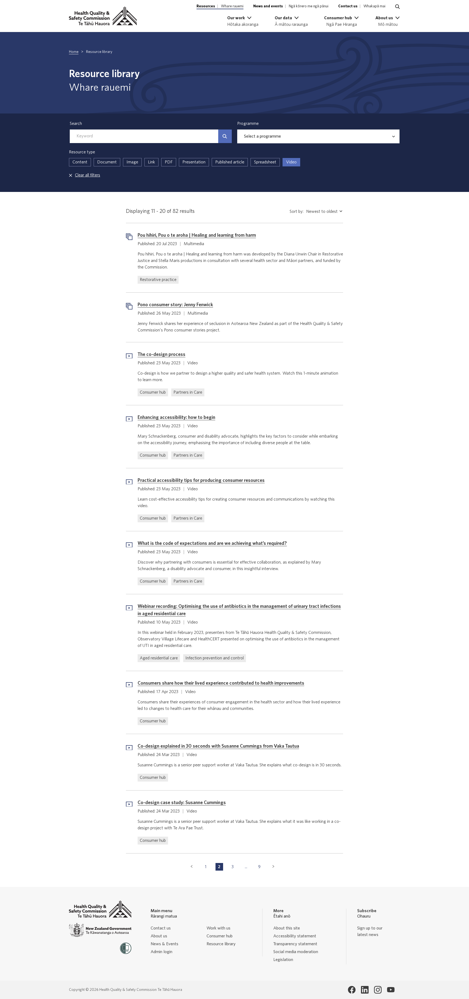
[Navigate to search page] (397, 6)
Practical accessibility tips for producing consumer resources (201, 480)
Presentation (193, 162)
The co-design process (161, 354)
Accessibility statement (294, 936)
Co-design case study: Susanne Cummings (182, 802)
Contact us (161, 928)
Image (132, 162)
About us (159, 936)
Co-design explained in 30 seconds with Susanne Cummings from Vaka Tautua (218, 746)
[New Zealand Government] (100, 930)
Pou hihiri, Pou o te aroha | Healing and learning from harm (197, 235)
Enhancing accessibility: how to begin (176, 417)
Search (76, 123)
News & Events (164, 944)
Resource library (221, 944)
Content (79, 162)
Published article (229, 162)
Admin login (161, 952)
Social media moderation (295, 952)
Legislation (283, 959)
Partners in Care (187, 392)
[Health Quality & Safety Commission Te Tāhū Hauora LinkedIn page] (365, 990)
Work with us (218, 928)
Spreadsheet (265, 162)
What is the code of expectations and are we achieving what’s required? (212, 543)
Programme (248, 123)
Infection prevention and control (214, 658)
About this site (286, 928)
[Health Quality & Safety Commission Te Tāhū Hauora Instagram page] (378, 990)
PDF (169, 162)
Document (107, 162)
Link (151, 162)
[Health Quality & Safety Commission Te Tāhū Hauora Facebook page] (352, 990)
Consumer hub (153, 392)
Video (291, 162)
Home (73, 52)
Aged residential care (159, 658)
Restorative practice (158, 279)
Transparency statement (295, 944)
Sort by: (296, 211)
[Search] (225, 136)
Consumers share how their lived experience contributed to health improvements (221, 683)
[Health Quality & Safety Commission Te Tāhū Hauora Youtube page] (391, 989)
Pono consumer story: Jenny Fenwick (175, 304)
